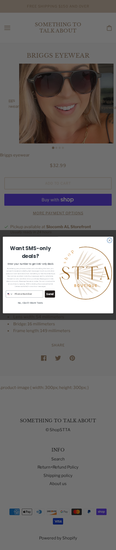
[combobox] (9, 293)
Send (49, 294)
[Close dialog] (109, 240)
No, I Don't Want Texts (30, 303)
